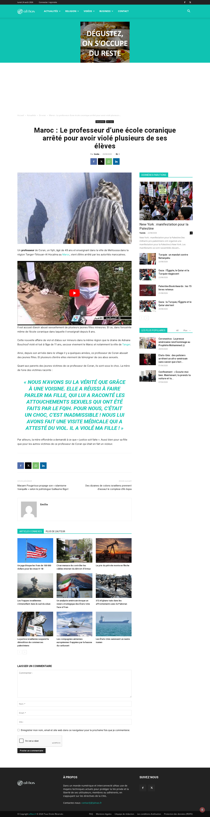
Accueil (20, 115)
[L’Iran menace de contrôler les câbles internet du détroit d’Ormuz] (74, 550)
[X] (190, 2)
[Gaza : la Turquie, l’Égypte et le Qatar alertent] (147, 306)
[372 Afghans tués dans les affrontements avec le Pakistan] (114, 585)
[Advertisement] (105, 87)
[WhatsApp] (108, 161)
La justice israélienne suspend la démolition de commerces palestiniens (33, 642)
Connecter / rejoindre (48, 2)
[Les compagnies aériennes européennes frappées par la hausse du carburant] (74, 624)
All (177, 330)
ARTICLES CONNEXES (30, 531)
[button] (189, 11)
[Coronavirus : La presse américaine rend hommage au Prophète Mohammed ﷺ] (147, 343)
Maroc (66, 254)
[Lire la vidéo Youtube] (74, 293)
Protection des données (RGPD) (178, 814)
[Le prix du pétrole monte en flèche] (114, 550)
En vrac (42, 115)
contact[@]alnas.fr (92, 802)
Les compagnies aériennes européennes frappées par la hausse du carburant (74, 642)
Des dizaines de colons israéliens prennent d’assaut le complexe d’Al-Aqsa (108, 487)
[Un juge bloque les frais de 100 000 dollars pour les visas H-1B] (35, 550)
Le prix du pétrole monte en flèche (112, 565)
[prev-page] (19, 652)
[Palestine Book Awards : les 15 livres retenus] (147, 290)
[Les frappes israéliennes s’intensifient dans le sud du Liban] (35, 585)
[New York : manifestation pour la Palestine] (166, 201)
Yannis (142, 233)
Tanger (126, 344)
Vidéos (88, 11)
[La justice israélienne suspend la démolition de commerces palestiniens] (35, 624)
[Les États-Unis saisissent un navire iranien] (114, 624)
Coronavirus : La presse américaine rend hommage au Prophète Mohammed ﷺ (174, 342)
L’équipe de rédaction (124, 814)
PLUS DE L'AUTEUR (55, 531)
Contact (123, 11)
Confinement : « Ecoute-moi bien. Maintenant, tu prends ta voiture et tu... (174, 375)
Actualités (51, 11)
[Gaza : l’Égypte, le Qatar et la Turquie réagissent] (147, 274)
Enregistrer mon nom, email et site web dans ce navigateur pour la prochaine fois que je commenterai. (75, 730)
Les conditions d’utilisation (149, 814)
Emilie (96, 154)
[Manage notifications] (202, 809)
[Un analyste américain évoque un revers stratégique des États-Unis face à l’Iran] (74, 585)
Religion (70, 11)
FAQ (91, 814)
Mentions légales (104, 814)
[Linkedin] (116, 161)
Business (105, 11)
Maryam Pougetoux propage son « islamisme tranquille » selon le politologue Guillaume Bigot (42, 487)
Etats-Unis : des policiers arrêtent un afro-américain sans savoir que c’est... (173, 358)
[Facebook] (184, 2)
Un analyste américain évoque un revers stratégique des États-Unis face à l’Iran (73, 603)
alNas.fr (32, 814)
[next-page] (25, 652)
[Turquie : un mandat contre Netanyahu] (147, 259)
